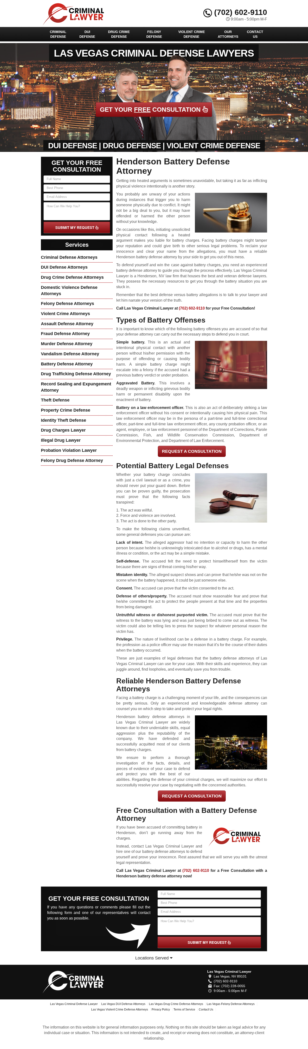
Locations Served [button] (152, 958)
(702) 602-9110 (239, 12)
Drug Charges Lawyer (63, 430)
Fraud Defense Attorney (65, 333)
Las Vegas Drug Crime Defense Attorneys (176, 1004)
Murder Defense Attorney (66, 343)
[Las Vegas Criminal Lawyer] (76, 981)
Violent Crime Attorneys (65, 313)
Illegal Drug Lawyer (61, 440)
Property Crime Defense (65, 410)
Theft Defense (55, 400)
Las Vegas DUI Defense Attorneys (123, 1004)
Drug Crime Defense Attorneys (72, 277)
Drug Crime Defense (119, 34)
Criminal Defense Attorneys (69, 257)
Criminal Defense (58, 34)
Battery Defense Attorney (67, 364)
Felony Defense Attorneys (67, 303)
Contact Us (255, 34)
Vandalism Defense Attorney (70, 353)
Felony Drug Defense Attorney (72, 460)
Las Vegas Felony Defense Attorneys (231, 1004)
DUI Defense (87, 34)
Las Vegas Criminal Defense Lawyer (74, 1004)
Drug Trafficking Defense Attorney (76, 373)
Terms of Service (184, 1009)
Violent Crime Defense (191, 34)
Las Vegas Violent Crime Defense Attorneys (119, 1009)
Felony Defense (154, 34)
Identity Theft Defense (63, 420)
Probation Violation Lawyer (69, 450)
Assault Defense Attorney (67, 323)
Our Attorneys (228, 34)
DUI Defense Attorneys (64, 267)
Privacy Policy (161, 1009)
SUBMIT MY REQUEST (75, 227)
